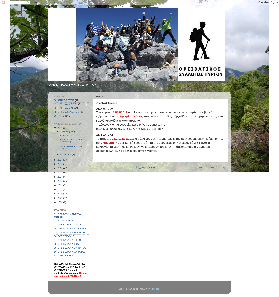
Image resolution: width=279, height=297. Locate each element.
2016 (60, 168)
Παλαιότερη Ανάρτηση (209, 167)
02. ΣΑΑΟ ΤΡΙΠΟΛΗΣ (65, 221)
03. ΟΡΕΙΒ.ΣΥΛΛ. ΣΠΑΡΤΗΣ (68, 224)
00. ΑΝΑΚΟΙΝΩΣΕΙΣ (64, 100)
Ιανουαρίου (66, 154)
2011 (60, 189)
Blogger (156, 289)
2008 (60, 202)
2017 (60, 164)
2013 (60, 181)
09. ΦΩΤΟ (59, 116)
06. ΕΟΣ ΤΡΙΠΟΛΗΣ (64, 236)
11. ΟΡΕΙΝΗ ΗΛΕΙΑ (63, 255)
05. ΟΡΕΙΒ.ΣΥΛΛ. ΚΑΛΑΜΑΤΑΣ (69, 232)
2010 (60, 194)
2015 (60, 172)
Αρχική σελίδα (145, 167)
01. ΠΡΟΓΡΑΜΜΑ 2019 (66, 104)
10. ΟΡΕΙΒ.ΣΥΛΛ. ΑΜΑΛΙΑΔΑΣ (69, 252)
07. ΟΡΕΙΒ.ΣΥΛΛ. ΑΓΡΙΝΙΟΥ (68, 240)
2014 (60, 177)
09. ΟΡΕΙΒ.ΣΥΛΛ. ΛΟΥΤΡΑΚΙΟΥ (70, 248)
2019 (60, 128)
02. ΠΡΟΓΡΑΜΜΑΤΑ (64, 108)
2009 (60, 198)
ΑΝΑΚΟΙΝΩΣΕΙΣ (67, 135)
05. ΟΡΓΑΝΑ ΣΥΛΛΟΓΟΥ (66, 112)
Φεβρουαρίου (67, 131)
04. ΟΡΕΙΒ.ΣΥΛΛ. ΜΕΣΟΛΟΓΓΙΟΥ (71, 228)
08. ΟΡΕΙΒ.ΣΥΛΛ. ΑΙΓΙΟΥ (66, 244)
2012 (60, 185)
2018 (60, 160)
